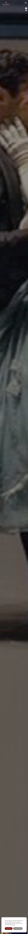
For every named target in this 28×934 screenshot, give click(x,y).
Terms (13, 924)
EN (26, 10)
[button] (2, 141)
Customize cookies (18, 928)
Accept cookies (9, 928)
